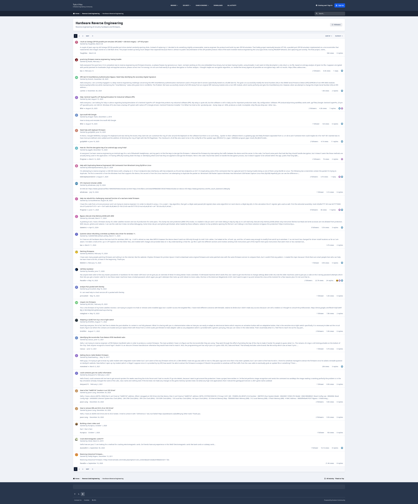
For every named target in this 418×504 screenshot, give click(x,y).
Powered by (334, 500)
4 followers (314, 210)
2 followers (316, 71)
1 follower (315, 124)
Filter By (338, 36)
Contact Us (77, 500)
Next (87, 36)
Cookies (86, 500)
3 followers (315, 227)
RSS (94, 500)
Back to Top (340, 479)
